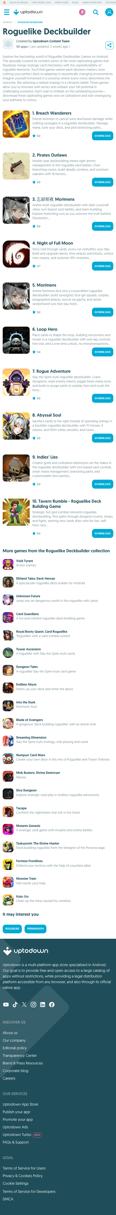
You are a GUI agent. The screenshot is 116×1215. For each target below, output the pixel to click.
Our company (14, 1040)
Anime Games (62, 2)
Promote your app (18, 1119)
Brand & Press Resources (23, 1063)
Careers (9, 1078)
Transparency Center (20, 1055)
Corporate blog (15, 1070)
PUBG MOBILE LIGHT (41, 2)
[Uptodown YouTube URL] (6, 1005)
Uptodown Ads (15, 1127)
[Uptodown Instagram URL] (33, 1005)
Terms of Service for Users (24, 1168)
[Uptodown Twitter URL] (24, 1005)
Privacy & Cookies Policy (23, 1175)
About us (10, 1032)
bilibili (75, 2)
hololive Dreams (19, 2)
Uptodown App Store (20, 1104)
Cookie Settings (16, 1183)
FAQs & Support (16, 1142)
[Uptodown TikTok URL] (15, 1005)
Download (103, 136)
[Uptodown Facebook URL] (52, 1005)
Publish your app (16, 1111)
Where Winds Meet (92, 2)
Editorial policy (15, 1047)
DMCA (8, 1199)
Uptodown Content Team (51, 41)
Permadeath (35, 929)
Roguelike (12, 929)
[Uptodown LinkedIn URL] (42, 1005)
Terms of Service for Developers (29, 1191)
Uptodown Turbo (21, 1134)
